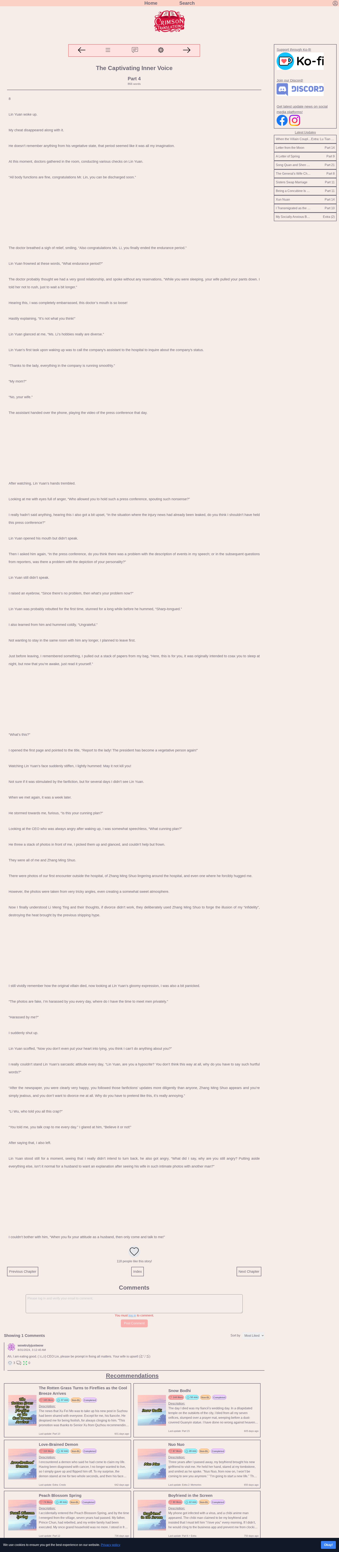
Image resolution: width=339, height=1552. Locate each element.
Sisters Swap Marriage (291, 182)
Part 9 (330, 156)
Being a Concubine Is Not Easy (293, 191)
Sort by (235, 1335)
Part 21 (330, 165)
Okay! (328, 1545)
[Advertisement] (130, 212)
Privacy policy (110, 1545)
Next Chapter (249, 1272)
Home (150, 3)
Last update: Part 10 (49, 1433)
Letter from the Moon (290, 147)
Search (187, 3)
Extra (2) (329, 216)
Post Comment (134, 1323)
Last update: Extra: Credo (52, 1485)
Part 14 (330, 147)
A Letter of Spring (288, 156)
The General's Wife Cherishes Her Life (293, 173)
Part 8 (330, 173)
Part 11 (330, 182)
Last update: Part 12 (49, 1536)
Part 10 (330, 208)
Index (137, 1272)
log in (132, 1315)
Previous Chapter (22, 1272)
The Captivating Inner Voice (134, 68)
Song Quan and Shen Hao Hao (293, 165)
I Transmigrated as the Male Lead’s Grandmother (293, 208)
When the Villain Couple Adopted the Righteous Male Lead (293, 139)
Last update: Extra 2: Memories (184, 1485)
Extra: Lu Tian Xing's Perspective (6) (323, 139)
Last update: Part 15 (179, 1431)
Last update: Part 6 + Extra (182, 1536)
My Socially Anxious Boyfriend (293, 216)
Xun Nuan (283, 199)
